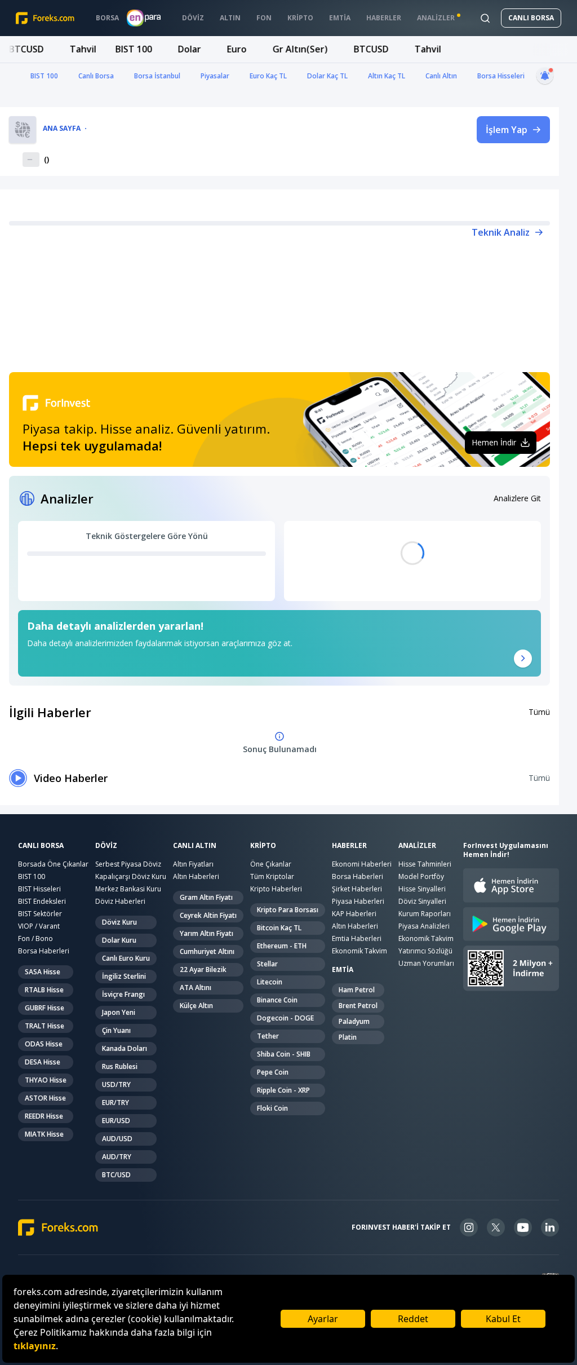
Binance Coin (277, 1000)
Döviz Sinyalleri (422, 901)
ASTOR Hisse (45, 1098)
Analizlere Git (517, 498)
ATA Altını (195, 987)
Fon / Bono (35, 938)
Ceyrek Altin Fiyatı (208, 915)
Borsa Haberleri (43, 951)
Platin (348, 1037)
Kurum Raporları (424, 913)
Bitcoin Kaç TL (279, 928)
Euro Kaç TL (268, 76)
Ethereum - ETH (282, 946)
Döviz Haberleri (120, 901)
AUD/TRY (116, 1156)
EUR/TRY (115, 1102)
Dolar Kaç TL (327, 76)
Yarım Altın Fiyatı (206, 933)
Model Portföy (421, 876)
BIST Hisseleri (39, 889)
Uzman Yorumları (426, 963)
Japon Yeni (118, 1012)
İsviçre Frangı (123, 994)
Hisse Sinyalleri (422, 889)
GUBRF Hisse (44, 1008)
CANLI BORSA (531, 18)
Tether (268, 1036)
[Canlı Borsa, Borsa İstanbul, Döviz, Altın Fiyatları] (58, 1227)
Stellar (267, 964)
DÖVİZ (106, 845)
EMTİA (342, 969)
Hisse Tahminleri (424, 864)
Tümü (539, 711)
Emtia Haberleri (356, 938)
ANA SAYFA (62, 128)
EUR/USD (116, 1120)
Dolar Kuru (119, 940)
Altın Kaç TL (386, 76)
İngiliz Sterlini (124, 976)
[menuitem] (107, 18)
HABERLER (349, 845)
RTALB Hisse (44, 990)
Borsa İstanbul (157, 76)
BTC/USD (116, 1175)
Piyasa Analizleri (424, 926)
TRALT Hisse (44, 1026)
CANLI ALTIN (194, 845)
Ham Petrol (357, 990)
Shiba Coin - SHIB (283, 1054)
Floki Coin (272, 1108)
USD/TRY (116, 1084)
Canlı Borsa (96, 76)
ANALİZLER (417, 845)
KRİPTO (263, 845)
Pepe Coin (272, 1072)
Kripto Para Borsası (287, 910)
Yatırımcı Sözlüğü (425, 951)
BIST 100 (44, 76)
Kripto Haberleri (276, 889)
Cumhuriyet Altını (207, 951)
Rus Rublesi (119, 1066)
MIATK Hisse (44, 1134)
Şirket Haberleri (357, 889)
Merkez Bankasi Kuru (128, 889)
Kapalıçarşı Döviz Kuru (130, 876)
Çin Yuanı (116, 1030)
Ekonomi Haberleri (362, 864)
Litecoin (269, 982)
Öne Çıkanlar (270, 864)
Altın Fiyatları (193, 864)
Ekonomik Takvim (359, 951)
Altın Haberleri (196, 876)
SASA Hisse (42, 972)
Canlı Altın (441, 76)
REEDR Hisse (44, 1116)
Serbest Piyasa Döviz (128, 864)
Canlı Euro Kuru (126, 958)
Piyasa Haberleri (358, 901)
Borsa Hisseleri (501, 76)
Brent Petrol (358, 1005)
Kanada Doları (124, 1048)
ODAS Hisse (44, 1044)
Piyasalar (215, 76)
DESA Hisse (42, 1062)
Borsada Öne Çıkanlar (53, 864)
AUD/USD (117, 1138)
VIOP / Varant (39, 926)
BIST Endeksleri (42, 901)
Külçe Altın (196, 1005)
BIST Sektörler (40, 913)
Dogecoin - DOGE (285, 1018)
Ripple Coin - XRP (283, 1090)
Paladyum (354, 1021)
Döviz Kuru (119, 922)
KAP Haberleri (354, 913)
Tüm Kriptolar (272, 876)
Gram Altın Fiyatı (206, 897)
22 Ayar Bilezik (203, 969)
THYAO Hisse (45, 1080)
